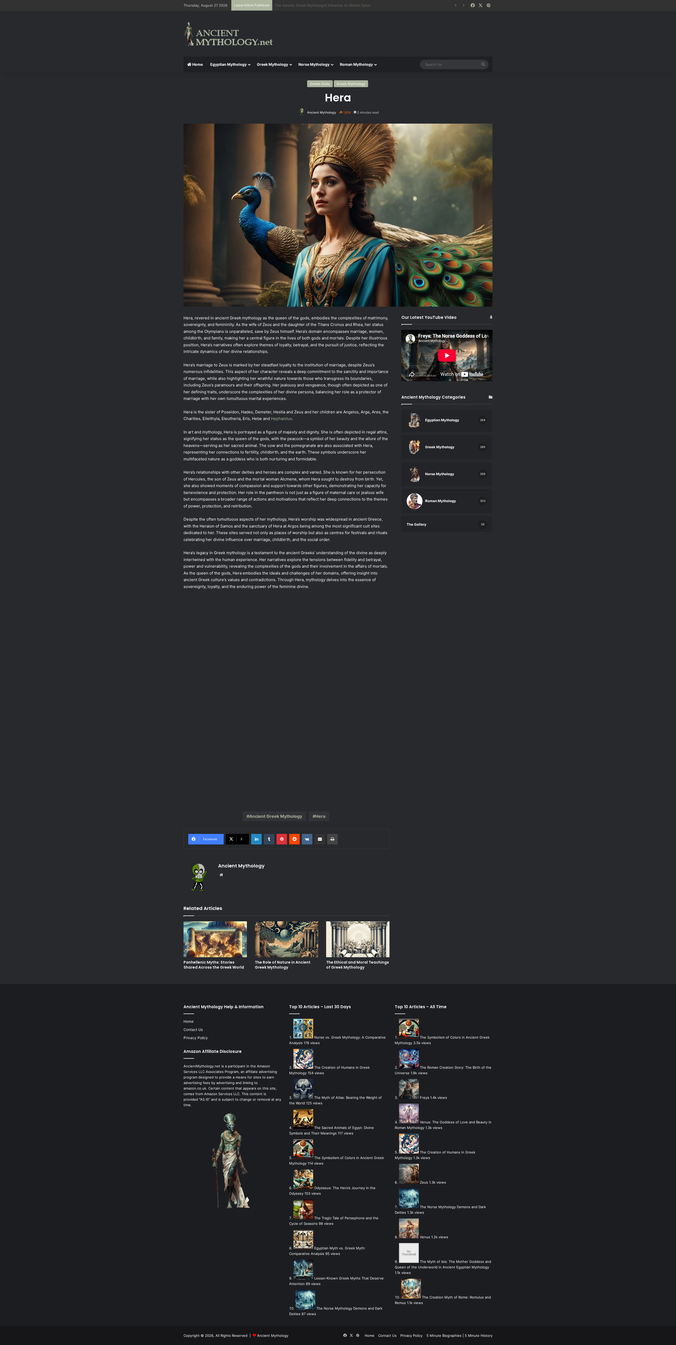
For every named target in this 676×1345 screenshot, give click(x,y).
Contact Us (193, 1030)
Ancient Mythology (321, 112)
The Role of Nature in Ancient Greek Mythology (283, 965)
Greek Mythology (272, 64)
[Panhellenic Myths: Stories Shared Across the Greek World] (215, 939)
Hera (320, 816)
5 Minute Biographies (444, 1335)
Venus (425, 1237)
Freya (424, 1097)
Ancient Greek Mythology (275, 816)
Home (197, 64)
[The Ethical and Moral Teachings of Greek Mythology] (357, 939)
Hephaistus (281, 418)
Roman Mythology (356, 64)
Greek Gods (320, 84)
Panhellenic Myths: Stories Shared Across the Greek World (214, 965)
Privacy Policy (196, 1038)
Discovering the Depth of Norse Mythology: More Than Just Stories (331, 5)
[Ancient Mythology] (232, 34)
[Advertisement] (391, 28)
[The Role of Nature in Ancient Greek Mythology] (286, 939)
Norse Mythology (314, 64)
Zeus (424, 1182)
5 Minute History (478, 1335)
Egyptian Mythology (228, 64)
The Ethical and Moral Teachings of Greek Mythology (357, 965)
